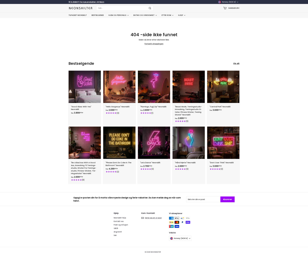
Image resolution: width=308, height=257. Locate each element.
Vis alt (236, 63)
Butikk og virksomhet (144, 15)
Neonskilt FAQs (120, 218)
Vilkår (116, 228)
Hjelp (180, 15)
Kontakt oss (119, 221)
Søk (115, 235)
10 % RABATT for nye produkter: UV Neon (86, 2)
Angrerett (118, 232)
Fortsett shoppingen (154, 43)
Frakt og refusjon (121, 225)
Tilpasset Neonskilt (78, 15)
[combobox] (124, 8)
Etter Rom (167, 15)
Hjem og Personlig (118, 15)
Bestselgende (98, 15)
